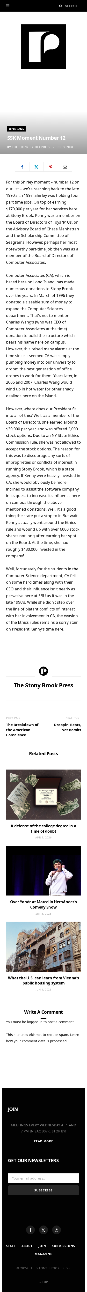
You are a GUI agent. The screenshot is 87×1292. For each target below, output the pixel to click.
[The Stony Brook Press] (43, 47)
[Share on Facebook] (22, 167)
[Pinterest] (51, 167)
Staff (10, 1246)
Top (44, 1282)
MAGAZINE (43, 1254)
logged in (35, 1022)
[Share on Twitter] (36, 167)
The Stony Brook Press (31, 147)
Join (42, 1246)
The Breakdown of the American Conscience (22, 729)
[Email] (65, 167)
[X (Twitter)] (43, 1230)
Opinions (16, 129)
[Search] (60, 5)
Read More (43, 1141)
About (27, 1246)
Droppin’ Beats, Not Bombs (67, 727)
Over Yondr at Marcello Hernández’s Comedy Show (43, 904)
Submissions (63, 1246)
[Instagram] (56, 1230)
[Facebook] (30, 1230)
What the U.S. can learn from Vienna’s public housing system (43, 980)
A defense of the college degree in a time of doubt (43, 828)
